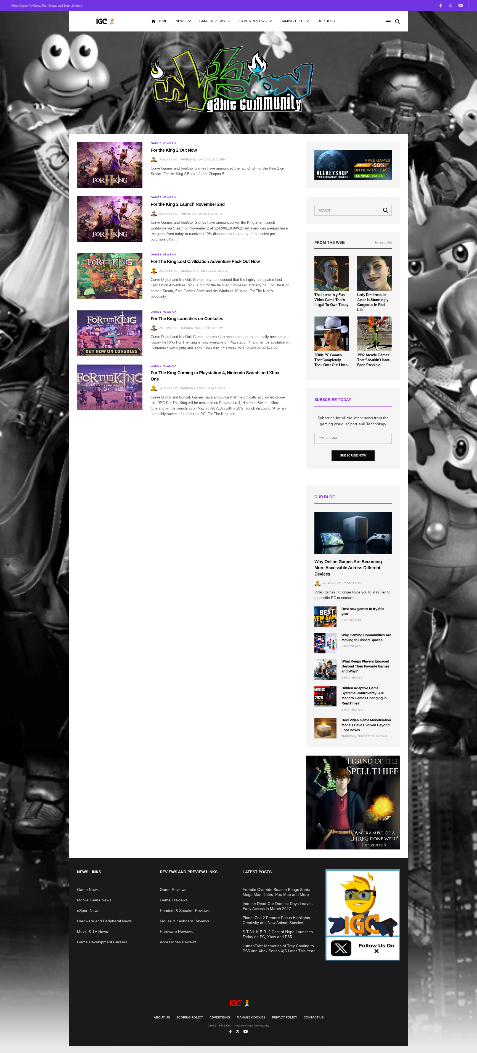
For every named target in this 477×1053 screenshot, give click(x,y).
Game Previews (253, 21)
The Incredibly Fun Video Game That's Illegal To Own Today (331, 300)
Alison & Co (168, 159)
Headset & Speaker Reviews (185, 910)
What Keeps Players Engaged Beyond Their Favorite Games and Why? (365, 666)
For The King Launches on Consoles (187, 318)
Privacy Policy (284, 1017)
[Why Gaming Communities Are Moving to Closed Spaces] (325, 643)
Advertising (220, 1017)
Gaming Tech (292, 21)
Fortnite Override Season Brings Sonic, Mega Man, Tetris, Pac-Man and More (277, 892)
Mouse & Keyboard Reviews (184, 921)
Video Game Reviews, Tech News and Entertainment (46, 5)
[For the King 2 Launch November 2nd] (109, 219)
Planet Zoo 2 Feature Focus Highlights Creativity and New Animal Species (276, 920)
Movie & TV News (92, 931)
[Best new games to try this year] (325, 616)
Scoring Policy (189, 1017)
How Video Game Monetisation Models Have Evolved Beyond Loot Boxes (366, 725)
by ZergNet (383, 242)
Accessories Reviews (178, 942)
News (181, 21)
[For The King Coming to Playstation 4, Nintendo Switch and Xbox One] (109, 387)
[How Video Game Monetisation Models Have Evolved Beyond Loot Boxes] (325, 728)
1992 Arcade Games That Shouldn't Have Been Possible (373, 360)
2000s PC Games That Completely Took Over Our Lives (331, 360)
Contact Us (314, 1017)
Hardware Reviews (176, 931)
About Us (162, 1017)
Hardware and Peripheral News (104, 921)
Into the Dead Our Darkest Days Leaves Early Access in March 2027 (277, 906)
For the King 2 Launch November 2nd (188, 204)
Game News (88, 889)
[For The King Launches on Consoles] (109, 333)
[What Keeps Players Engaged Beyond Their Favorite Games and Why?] (325, 669)
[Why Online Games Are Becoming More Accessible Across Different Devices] (353, 533)
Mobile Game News (94, 900)
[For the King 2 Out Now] (109, 165)
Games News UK (164, 143)
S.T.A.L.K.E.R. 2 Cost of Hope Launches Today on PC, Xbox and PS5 (278, 934)
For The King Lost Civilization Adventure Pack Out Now (205, 261)
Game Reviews (212, 21)
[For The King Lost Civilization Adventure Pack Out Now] (109, 276)
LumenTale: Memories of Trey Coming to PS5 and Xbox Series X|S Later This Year (279, 948)
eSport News (88, 910)
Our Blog (326, 21)
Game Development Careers (102, 942)
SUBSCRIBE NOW (353, 455)
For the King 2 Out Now (174, 150)
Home (162, 21)
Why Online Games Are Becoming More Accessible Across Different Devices (348, 568)
